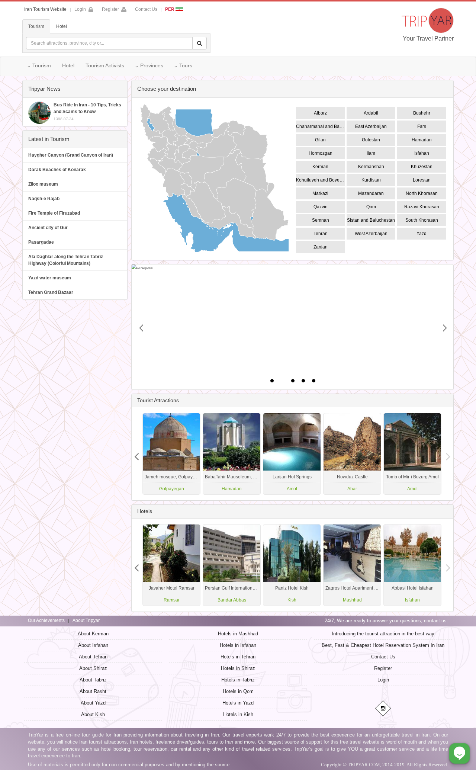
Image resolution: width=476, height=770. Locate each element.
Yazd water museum (49, 277)
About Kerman (93, 633)
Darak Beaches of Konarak (57, 169)
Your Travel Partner (428, 38)
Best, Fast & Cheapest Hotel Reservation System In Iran (383, 645)
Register (110, 9)
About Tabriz (93, 680)
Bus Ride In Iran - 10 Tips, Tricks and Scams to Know (87, 111)
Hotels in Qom (238, 691)
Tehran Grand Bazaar (50, 292)
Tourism (36, 26)
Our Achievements (46, 620)
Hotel (61, 26)
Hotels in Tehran (238, 657)
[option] (412, 454)
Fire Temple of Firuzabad (54, 213)
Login (383, 680)
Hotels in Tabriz (238, 680)
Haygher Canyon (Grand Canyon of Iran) (70, 155)
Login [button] (80, 9)
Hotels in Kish (238, 714)
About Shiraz (93, 668)
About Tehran (93, 657)
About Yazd (93, 703)
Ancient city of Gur (48, 227)
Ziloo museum (43, 184)
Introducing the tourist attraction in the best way (383, 633)
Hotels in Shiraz (238, 668)
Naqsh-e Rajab (44, 198)
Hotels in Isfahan (238, 645)
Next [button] (137, 454)
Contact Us (146, 9)
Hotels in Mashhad (238, 633)
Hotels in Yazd (238, 703)
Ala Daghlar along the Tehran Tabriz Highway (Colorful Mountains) (65, 260)
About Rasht (93, 691)
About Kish (93, 714)
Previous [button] (448, 454)
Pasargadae (41, 242)
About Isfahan (93, 645)
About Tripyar (86, 620)
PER (170, 9)
